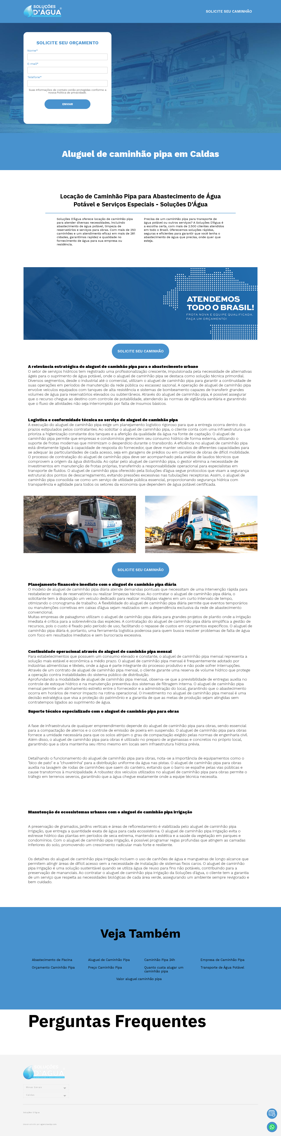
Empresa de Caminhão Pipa (222, 960)
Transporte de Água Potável (222, 967)
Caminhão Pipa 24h (159, 960)
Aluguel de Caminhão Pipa (109, 960)
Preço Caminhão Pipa (105, 967)
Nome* (32, 50)
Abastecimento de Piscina (52, 960)
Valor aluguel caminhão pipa (139, 979)
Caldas (30, 1095)
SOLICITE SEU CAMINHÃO (229, 11)
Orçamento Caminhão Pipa (53, 967)
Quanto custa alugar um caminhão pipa (164, 969)
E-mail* (32, 64)
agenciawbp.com (49, 1124)
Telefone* (34, 77)
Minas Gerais (34, 1087)
